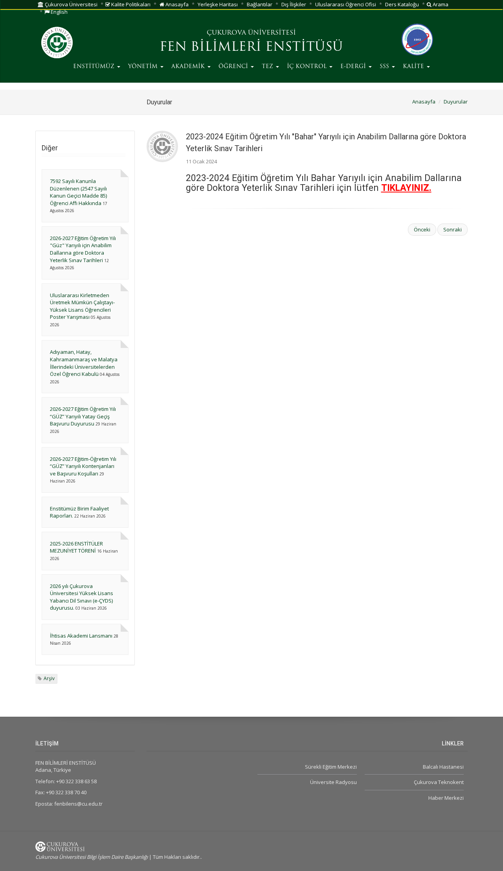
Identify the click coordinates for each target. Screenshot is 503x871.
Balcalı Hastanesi (443, 766)
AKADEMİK (189, 67)
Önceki (422, 229)
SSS (385, 67)
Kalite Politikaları (130, 4)
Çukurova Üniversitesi (70, 4)
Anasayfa (176, 4)
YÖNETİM (144, 67)
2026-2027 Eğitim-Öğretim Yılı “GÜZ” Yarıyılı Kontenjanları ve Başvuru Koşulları (83, 466)
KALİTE (414, 67)
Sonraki (452, 229)
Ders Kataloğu (402, 4)
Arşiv (49, 678)
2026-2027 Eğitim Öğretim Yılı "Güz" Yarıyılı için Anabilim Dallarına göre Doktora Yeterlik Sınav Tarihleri (83, 249)
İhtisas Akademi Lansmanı (81, 635)
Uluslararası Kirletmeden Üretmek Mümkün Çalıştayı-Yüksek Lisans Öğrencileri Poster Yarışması (82, 306)
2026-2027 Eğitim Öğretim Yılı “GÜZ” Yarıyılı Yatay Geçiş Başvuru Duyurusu (83, 416)
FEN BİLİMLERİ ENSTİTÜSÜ (251, 47)
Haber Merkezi (446, 797)
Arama (439, 4)
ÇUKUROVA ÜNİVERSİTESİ (251, 33)
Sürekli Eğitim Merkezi (330, 766)
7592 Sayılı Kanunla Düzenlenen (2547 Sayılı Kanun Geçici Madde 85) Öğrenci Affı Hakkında (78, 192)
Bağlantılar (259, 4)
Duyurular (456, 101)
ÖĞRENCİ (234, 67)
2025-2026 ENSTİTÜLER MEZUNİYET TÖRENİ (76, 547)
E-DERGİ (354, 67)
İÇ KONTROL (308, 67)
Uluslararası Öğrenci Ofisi (345, 4)
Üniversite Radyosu (333, 782)
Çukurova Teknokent (439, 782)
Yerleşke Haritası (218, 4)
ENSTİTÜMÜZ (94, 67)
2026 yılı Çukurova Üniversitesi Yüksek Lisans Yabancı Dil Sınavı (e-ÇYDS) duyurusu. (81, 597)
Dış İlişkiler (293, 4)
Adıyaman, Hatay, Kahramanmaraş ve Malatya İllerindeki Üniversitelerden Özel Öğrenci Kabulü (83, 362)
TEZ (268, 67)
